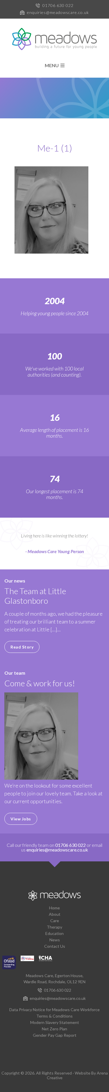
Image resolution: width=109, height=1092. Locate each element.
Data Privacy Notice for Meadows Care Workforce (54, 1009)
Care (54, 920)
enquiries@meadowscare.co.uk (58, 12)
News (54, 939)
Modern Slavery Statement (54, 1022)
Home (54, 907)
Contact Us (54, 946)
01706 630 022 (58, 5)
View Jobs (20, 818)
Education (54, 933)
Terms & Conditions (54, 1015)
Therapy (54, 926)
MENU (52, 65)
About (54, 914)
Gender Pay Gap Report (54, 1035)
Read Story (21, 646)
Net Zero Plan (54, 1028)
